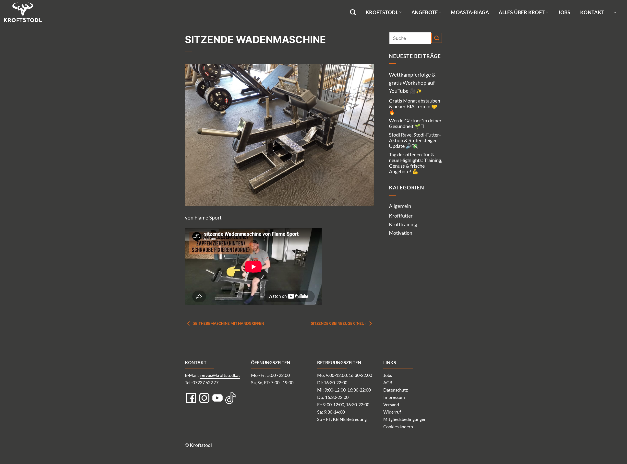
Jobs (564, 12)
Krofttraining (403, 224)
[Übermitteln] (436, 38)
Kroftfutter (401, 216)
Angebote (424, 12)
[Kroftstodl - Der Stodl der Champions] (28, 12)
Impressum (394, 397)
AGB (387, 382)
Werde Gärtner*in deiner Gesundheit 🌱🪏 (415, 123)
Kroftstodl (382, 12)
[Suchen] (353, 12)
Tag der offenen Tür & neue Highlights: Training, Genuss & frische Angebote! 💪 (415, 162)
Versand (391, 404)
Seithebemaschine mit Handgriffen (228, 323)
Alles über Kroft (522, 12)
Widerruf (392, 412)
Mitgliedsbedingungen (404, 419)
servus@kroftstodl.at (220, 375)
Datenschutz (395, 390)
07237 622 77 (205, 382)
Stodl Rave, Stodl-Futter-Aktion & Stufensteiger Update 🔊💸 (415, 140)
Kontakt (592, 12)
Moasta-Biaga (470, 12)
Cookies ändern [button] (398, 426)
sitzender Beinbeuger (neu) (338, 323)
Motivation (400, 233)
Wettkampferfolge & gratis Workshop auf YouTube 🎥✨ (412, 82)
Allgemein (400, 206)
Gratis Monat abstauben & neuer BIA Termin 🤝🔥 (414, 106)
